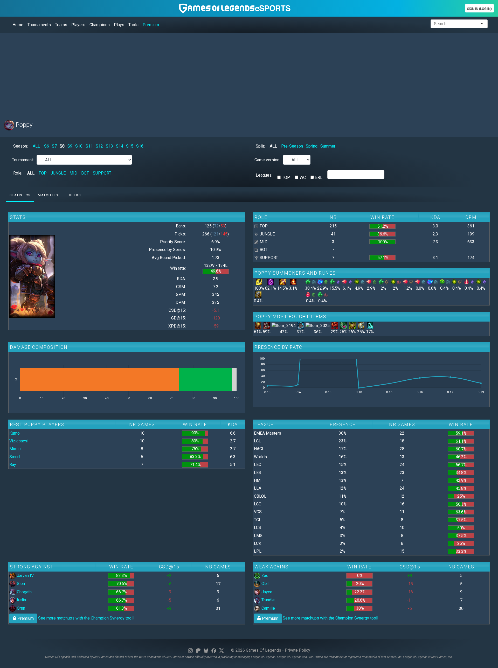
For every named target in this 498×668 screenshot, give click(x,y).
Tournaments (39, 24)
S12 (99, 146)
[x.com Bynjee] (221, 650)
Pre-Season (292, 146)
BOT (85, 173)
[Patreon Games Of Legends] (198, 650)
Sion (20, 583)
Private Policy (297, 650)
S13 (109, 146)
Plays (119, 24)
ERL (318, 177)
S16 (139, 146)
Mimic (14, 448)
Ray (12, 464)
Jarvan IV (25, 575)
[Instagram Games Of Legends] (190, 650)
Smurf (14, 456)
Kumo (14, 433)
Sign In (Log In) (479, 9)
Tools (133, 24)
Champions (99, 24)
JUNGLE (58, 173)
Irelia (21, 599)
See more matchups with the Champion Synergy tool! (75, 618)
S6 (46, 146)
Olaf (264, 583)
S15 (129, 146)
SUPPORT (102, 173)
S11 (89, 146)
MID (73, 173)
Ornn (20, 608)
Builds (74, 195)
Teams (61, 24)
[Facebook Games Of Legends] (213, 650)
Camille (267, 608)
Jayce (266, 591)
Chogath (24, 591)
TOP (43, 173)
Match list (49, 195)
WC (303, 177)
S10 (78, 146)
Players (78, 24)
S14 (119, 146)
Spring (311, 146)
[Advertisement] (159, 73)
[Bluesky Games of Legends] (206, 650)
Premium (151, 24)
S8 (62, 146)
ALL (36, 146)
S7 (54, 146)
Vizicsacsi (18, 441)
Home (17, 24)
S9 (69, 146)
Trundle (267, 599)
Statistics (20, 195)
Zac (264, 575)
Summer (327, 146)
